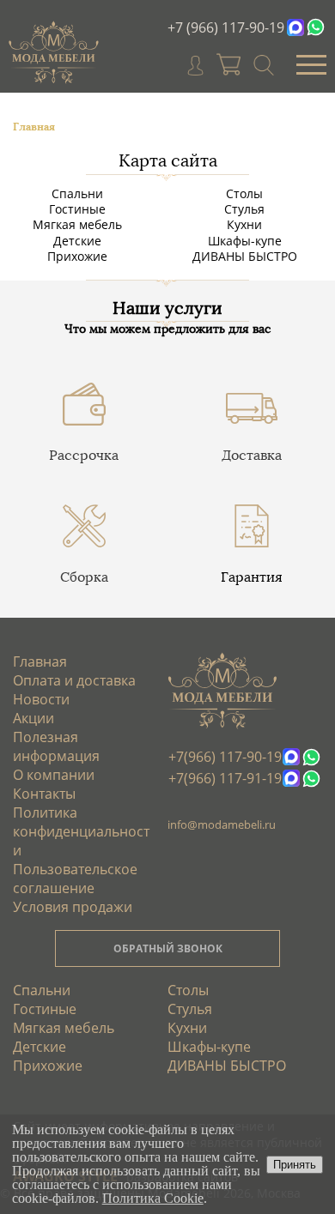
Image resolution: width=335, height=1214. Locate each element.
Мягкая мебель (77, 224)
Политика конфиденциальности (81, 831)
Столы (244, 193)
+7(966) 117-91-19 (225, 778)
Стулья (244, 209)
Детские (77, 241)
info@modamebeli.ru (222, 824)
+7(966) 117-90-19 (225, 756)
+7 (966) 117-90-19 (226, 27)
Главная (40, 661)
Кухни (244, 224)
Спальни (77, 193)
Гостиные (77, 209)
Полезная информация (56, 746)
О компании (53, 774)
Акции (33, 718)
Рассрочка (84, 455)
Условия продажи (72, 906)
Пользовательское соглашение (75, 878)
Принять (294, 1164)
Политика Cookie (153, 1198)
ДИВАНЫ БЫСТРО (244, 256)
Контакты (44, 793)
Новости (41, 699)
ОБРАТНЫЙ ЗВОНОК (167, 948)
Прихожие (77, 256)
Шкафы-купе (245, 241)
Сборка (84, 577)
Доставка (252, 455)
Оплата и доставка (74, 680)
